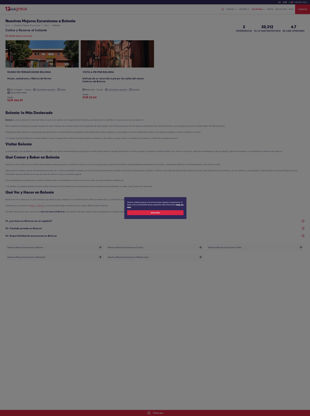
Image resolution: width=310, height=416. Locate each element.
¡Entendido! (155, 213)
